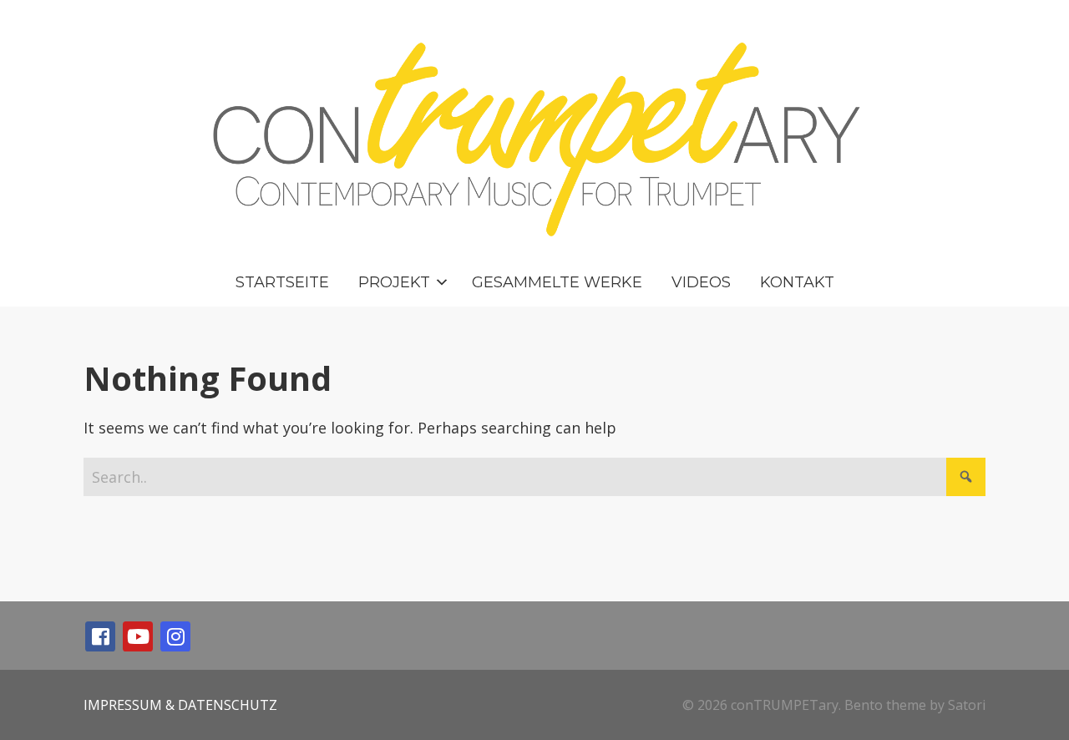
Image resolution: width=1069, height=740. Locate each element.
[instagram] (175, 636)
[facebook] (100, 636)
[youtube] (138, 636)
